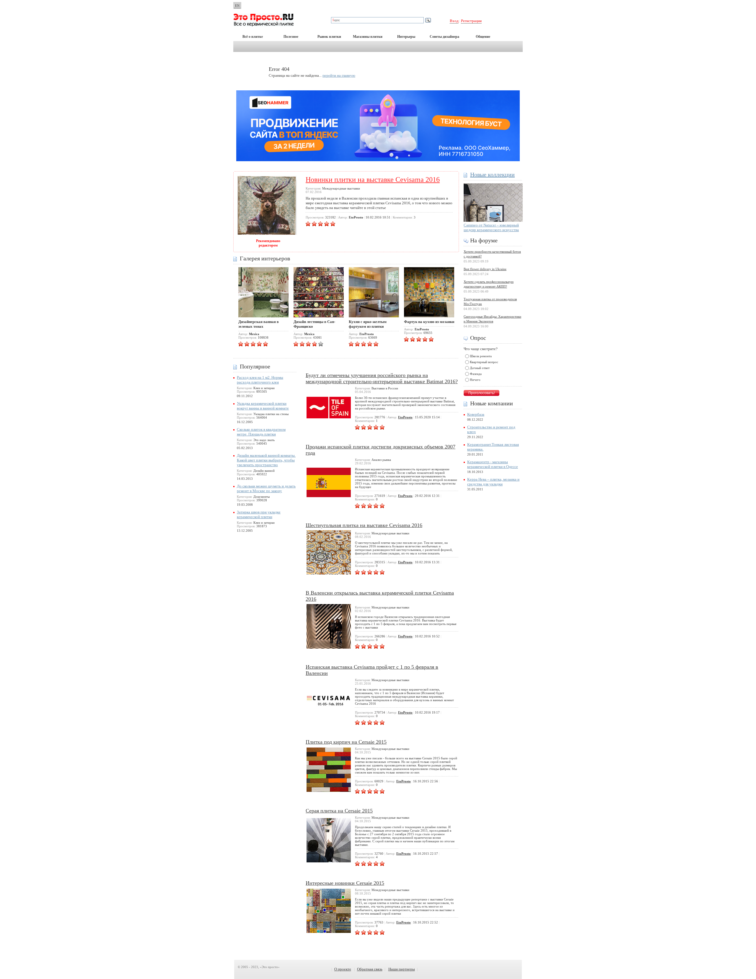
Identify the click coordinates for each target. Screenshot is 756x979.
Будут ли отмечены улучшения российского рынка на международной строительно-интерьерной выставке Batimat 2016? (382, 378)
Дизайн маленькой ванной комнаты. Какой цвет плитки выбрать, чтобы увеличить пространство (266, 460)
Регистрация (471, 21)
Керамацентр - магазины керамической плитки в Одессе (492, 464)
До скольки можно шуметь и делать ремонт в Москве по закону (266, 488)
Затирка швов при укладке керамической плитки (259, 514)
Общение (483, 37)
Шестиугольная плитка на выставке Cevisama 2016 (364, 525)
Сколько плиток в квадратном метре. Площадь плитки (261, 431)
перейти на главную (338, 75)
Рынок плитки (329, 37)
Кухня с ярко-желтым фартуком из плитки (368, 324)
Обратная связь (369, 969)
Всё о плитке (252, 37)
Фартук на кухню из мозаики (429, 321)
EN (237, 5)
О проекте (342, 969)
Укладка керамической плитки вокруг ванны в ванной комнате (263, 405)
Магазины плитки (367, 37)
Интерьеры (406, 37)
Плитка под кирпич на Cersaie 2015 (346, 742)
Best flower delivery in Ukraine (485, 269)
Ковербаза (475, 414)
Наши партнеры (401, 969)
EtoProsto (405, 417)
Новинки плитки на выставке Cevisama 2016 (373, 179)
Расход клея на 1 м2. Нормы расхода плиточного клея (260, 379)
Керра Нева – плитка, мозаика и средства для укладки (493, 481)
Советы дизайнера (444, 37)
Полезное (291, 37)
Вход (454, 21)
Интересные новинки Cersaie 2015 (345, 883)
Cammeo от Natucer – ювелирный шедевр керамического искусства (491, 227)
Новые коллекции (492, 174)
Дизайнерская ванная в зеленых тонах (258, 324)
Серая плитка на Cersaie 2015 (339, 811)
